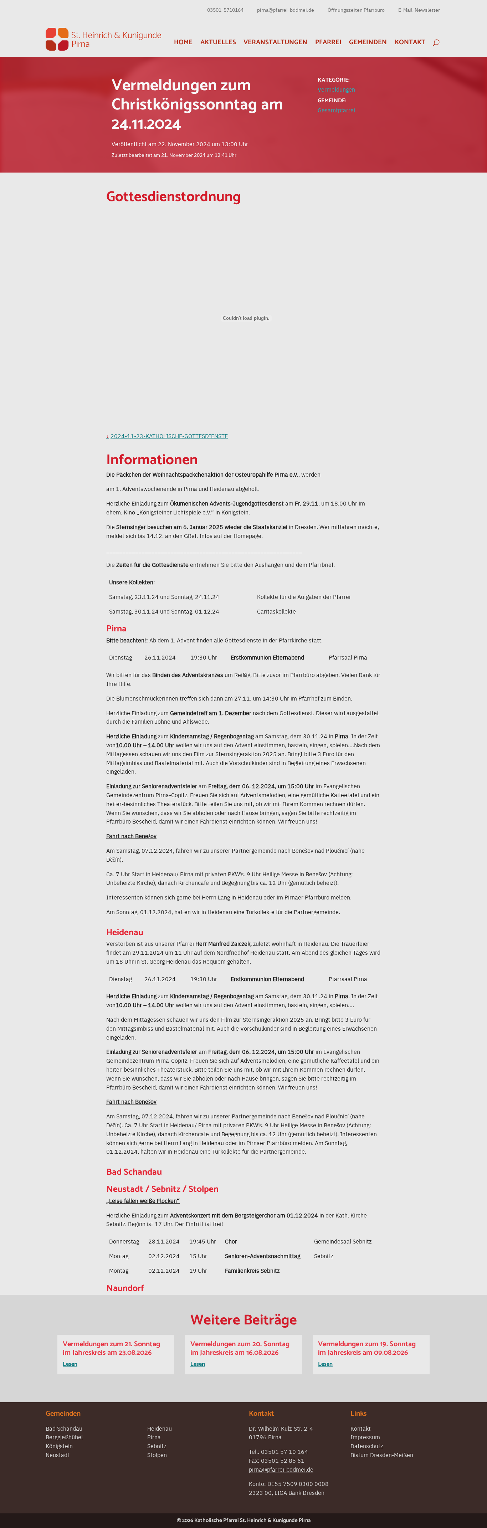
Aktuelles (218, 42)
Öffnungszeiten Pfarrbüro (356, 9)
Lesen (70, 1364)
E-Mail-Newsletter (419, 9)
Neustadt (58, 1454)
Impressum (365, 1437)
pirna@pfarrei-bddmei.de (285, 9)
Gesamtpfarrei (336, 110)
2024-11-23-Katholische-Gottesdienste (169, 436)
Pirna (154, 1437)
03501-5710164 (225, 9)
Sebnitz (156, 1446)
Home (183, 42)
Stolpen (157, 1454)
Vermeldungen (336, 89)
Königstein (59, 1446)
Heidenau (159, 1428)
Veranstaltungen (275, 42)
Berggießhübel (64, 1437)
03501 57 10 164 (284, 1451)
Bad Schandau (64, 1428)
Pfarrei (328, 42)
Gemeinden (368, 42)
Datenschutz (366, 1446)
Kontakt (410, 42)
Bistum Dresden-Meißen (381, 1454)
